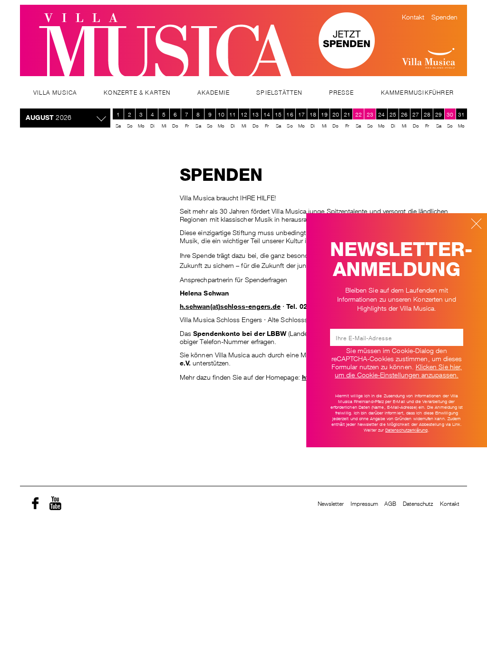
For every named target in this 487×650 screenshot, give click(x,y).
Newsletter (331, 503)
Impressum (365, 503)
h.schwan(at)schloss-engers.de (230, 305)
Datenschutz (418, 503)
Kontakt (413, 16)
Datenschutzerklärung (406, 429)
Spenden (444, 16)
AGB (390, 503)
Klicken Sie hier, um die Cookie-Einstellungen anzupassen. (398, 370)
